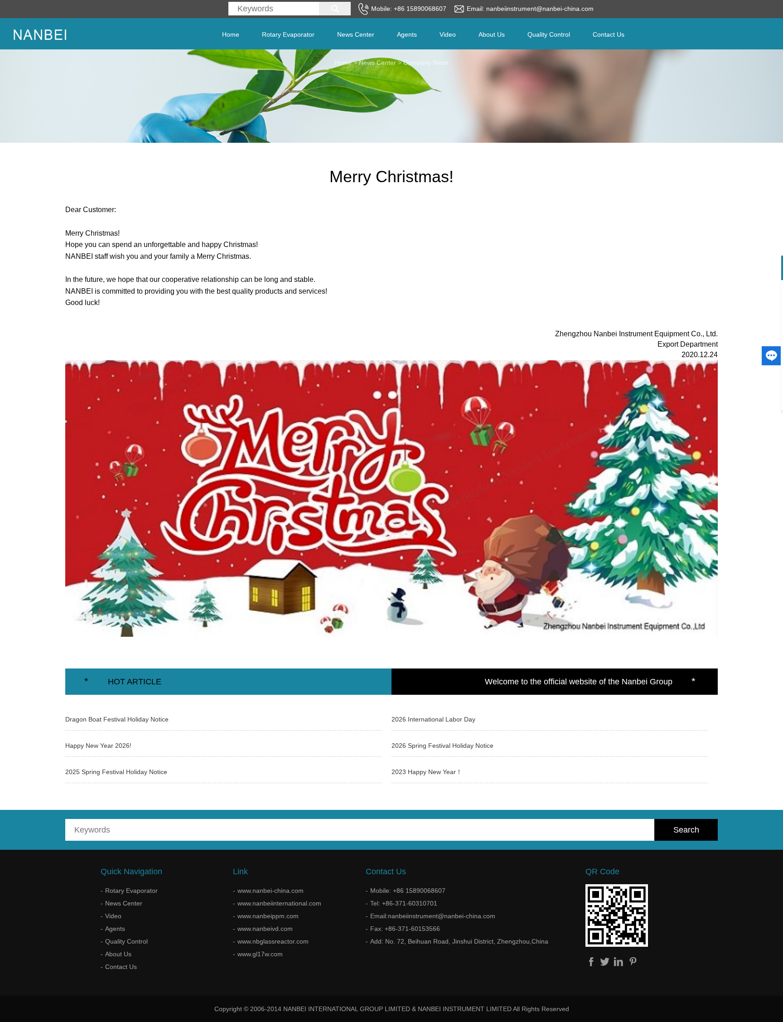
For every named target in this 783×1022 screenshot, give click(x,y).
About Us (491, 34)
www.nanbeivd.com (265, 928)
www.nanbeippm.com (268, 916)
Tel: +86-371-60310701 (403, 903)
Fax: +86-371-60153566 (405, 928)
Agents (407, 34)
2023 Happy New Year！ (427, 771)
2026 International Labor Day (433, 719)
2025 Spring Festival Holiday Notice (116, 771)
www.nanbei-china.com (270, 890)
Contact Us (608, 34)
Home (230, 34)
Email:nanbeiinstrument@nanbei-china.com (432, 916)
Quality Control (548, 34)
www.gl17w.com (260, 954)
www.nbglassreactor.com (273, 941)
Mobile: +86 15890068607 (407, 890)
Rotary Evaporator (288, 34)
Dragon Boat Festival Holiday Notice (117, 719)
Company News (426, 62)
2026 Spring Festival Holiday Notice (442, 745)
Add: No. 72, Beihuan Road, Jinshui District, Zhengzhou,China (459, 941)
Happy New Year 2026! (98, 745)
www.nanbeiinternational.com (279, 903)
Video (448, 34)
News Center (355, 34)
